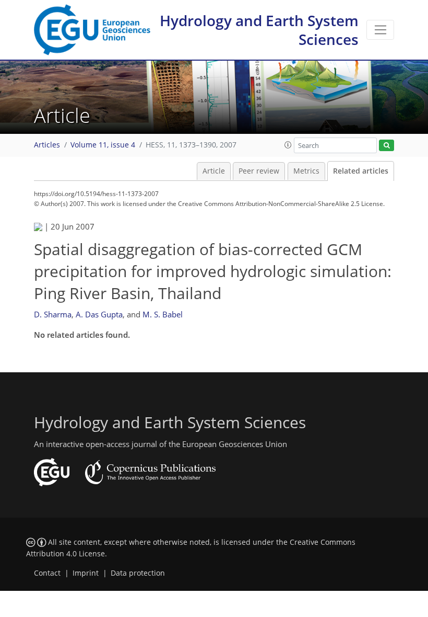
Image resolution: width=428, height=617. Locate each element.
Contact (47, 573)
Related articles (360, 171)
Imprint (86, 573)
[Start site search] (386, 146)
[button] (288, 145)
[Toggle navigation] (380, 30)
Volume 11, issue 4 (102, 145)
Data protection (138, 573)
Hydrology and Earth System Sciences (259, 29)
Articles (47, 145)
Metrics (306, 171)
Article (214, 171)
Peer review (259, 171)
